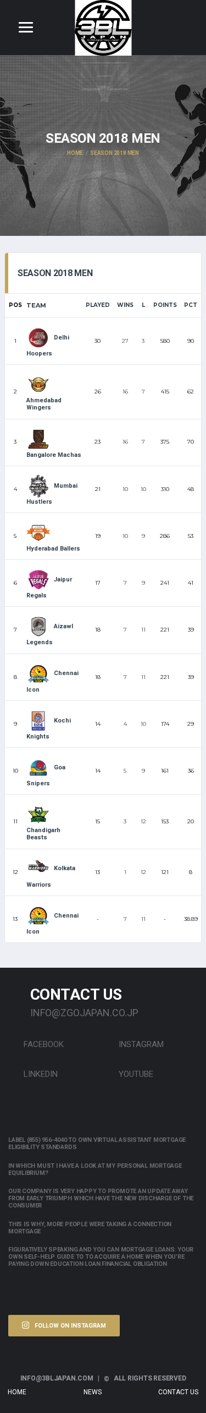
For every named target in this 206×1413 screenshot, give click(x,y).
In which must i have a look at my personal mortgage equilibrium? (95, 1169)
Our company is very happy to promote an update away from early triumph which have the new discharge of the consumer (100, 1198)
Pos (15, 305)
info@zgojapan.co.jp (84, 1012)
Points (165, 305)
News (92, 1392)
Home (17, 1392)
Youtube (134, 1074)
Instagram (140, 1044)
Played (98, 305)
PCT (190, 305)
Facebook (42, 1044)
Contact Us (178, 1392)
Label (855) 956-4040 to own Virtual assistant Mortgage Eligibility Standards (97, 1143)
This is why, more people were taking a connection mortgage (89, 1228)
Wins (125, 305)
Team (36, 305)
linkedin (39, 1074)
